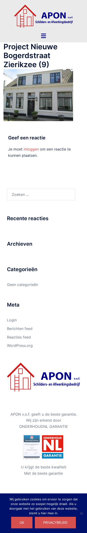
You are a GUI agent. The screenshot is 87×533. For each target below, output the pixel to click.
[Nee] (81, 513)
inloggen (31, 149)
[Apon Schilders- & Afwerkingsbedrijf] (43, 15)
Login (12, 320)
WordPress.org (20, 345)
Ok (21, 522)
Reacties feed (19, 337)
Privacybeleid (55, 522)
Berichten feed (19, 328)
